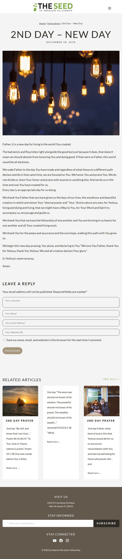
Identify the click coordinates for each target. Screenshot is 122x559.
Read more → (13, 468)
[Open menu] (110, 8)
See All (109, 378)
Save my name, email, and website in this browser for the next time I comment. (54, 340)
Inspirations (53, 23)
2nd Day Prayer (20, 420)
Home (42, 23)
